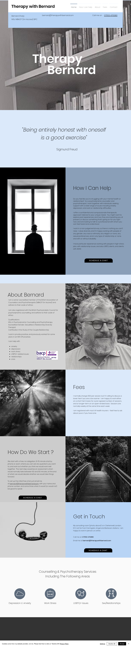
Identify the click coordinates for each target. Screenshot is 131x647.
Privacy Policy (64, 644)
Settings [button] (102, 644)
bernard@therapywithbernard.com (58, 15)
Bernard (71, 70)
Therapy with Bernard (33, 6)
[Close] (128, 643)
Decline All (111, 644)
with (63, 65)
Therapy (57, 58)
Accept (122, 644)
